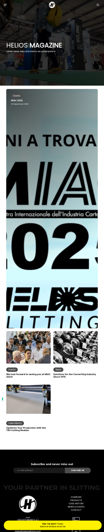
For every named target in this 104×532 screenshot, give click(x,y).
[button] (5, 5)
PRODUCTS (76, 500)
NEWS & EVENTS (76, 506)
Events (16, 95)
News (58, 369)
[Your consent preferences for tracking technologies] (2, 399)
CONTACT (76, 510)
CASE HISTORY (76, 503)
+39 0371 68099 (25, 520)
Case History (15, 423)
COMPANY (76, 497)
